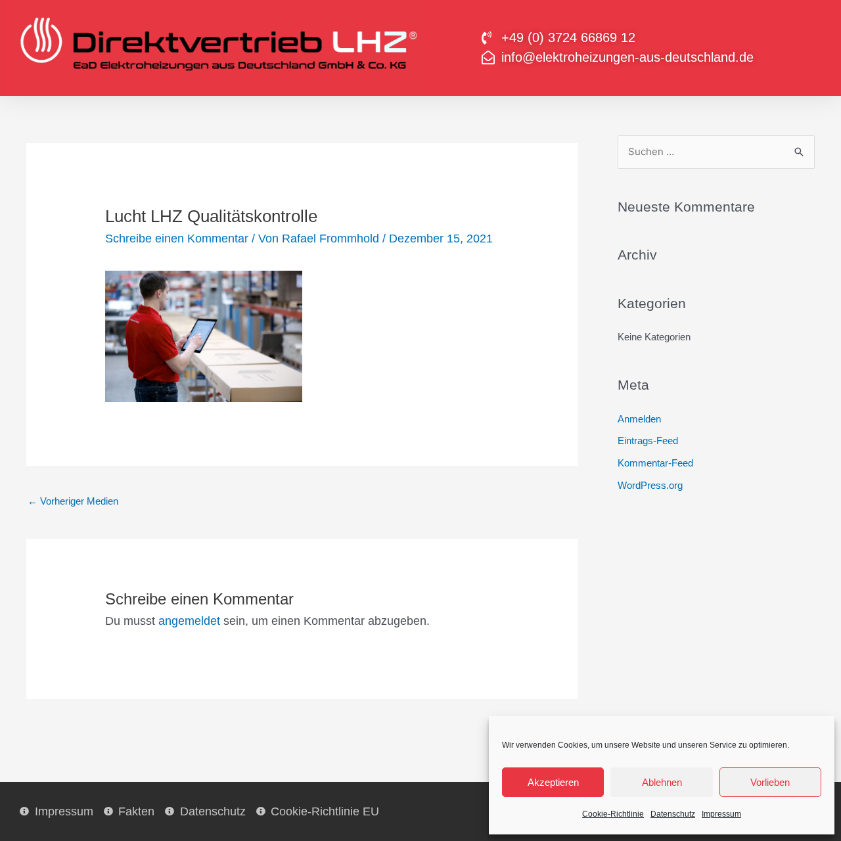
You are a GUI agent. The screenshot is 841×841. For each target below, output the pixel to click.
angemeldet (189, 620)
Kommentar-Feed (655, 462)
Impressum (721, 814)
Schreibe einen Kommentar (176, 238)
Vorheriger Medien (73, 501)
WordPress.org (650, 485)
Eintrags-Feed (648, 440)
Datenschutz (672, 814)
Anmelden (639, 418)
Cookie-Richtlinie (613, 814)
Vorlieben (770, 782)
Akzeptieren (553, 782)
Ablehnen (662, 782)
